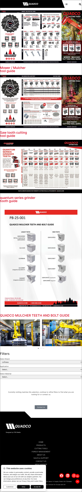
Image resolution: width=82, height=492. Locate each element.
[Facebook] (61, 475)
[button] (66, 4)
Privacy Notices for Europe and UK (54, 484)
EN (77, 476)
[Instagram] (74, 475)
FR (77, 482)
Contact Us (41, 461)
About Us (41, 455)
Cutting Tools (41, 448)
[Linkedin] (67, 475)
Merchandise (41, 464)
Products (41, 445)
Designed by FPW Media (13, 432)
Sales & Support (41, 458)
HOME (41, 442)
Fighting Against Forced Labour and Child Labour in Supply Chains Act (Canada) (47, 481)
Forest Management (41, 452)
